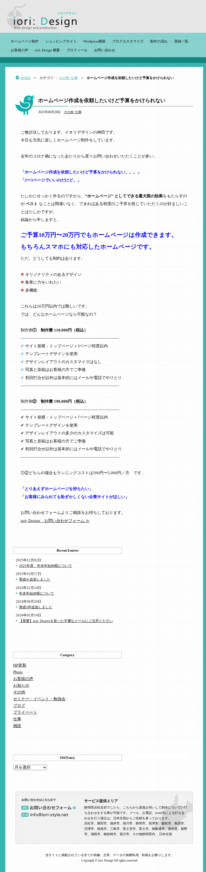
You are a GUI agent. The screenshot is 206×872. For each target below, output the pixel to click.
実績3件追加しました (35, 607)
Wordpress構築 (94, 41)
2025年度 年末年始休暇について (45, 566)
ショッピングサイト (61, 41)
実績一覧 (181, 41)
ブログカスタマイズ (128, 41)
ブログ (19, 705)
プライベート (25, 712)
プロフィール (77, 50)
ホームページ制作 (25, 41)
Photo (18, 672)
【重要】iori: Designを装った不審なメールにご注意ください (66, 621)
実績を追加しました (34, 579)
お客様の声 (19, 50)
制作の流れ (159, 41)
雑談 (17, 726)
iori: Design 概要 (47, 50)
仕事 (74, 78)
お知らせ (21, 685)
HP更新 (19, 665)
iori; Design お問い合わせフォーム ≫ (55, 521)
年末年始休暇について (36, 593)
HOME (25, 78)
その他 (64, 78)
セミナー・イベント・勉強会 (39, 699)
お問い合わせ (104, 50)
